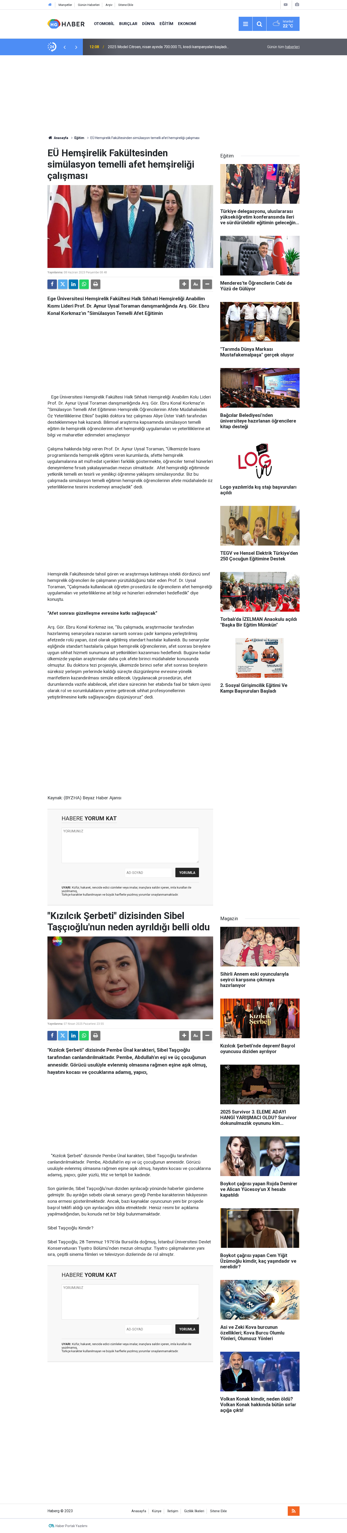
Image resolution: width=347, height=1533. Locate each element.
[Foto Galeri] (297, 4)
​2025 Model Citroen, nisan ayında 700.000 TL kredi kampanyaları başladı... (168, 47)
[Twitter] (63, 284)
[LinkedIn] (73, 284)
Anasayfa (60, 138)
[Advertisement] (173, 95)
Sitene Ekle (125, 5)
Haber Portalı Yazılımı (71, 1526)
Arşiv (109, 5)
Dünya (148, 23)
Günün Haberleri (89, 5)
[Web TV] (285, 4)
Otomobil (104, 23)
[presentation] (64, 47)
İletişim (172, 1511)
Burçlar (128, 23)
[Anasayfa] (50, 5)
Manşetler (65, 5)
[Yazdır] (95, 284)
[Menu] (245, 24)
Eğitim (166, 23)
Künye (156, 1511)
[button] (184, 284)
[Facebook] (52, 284)
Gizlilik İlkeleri (194, 1511)
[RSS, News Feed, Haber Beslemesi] (294, 1511)
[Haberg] (66, 23)
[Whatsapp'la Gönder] (84, 284)
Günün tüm (283, 47)
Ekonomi (187, 23)
